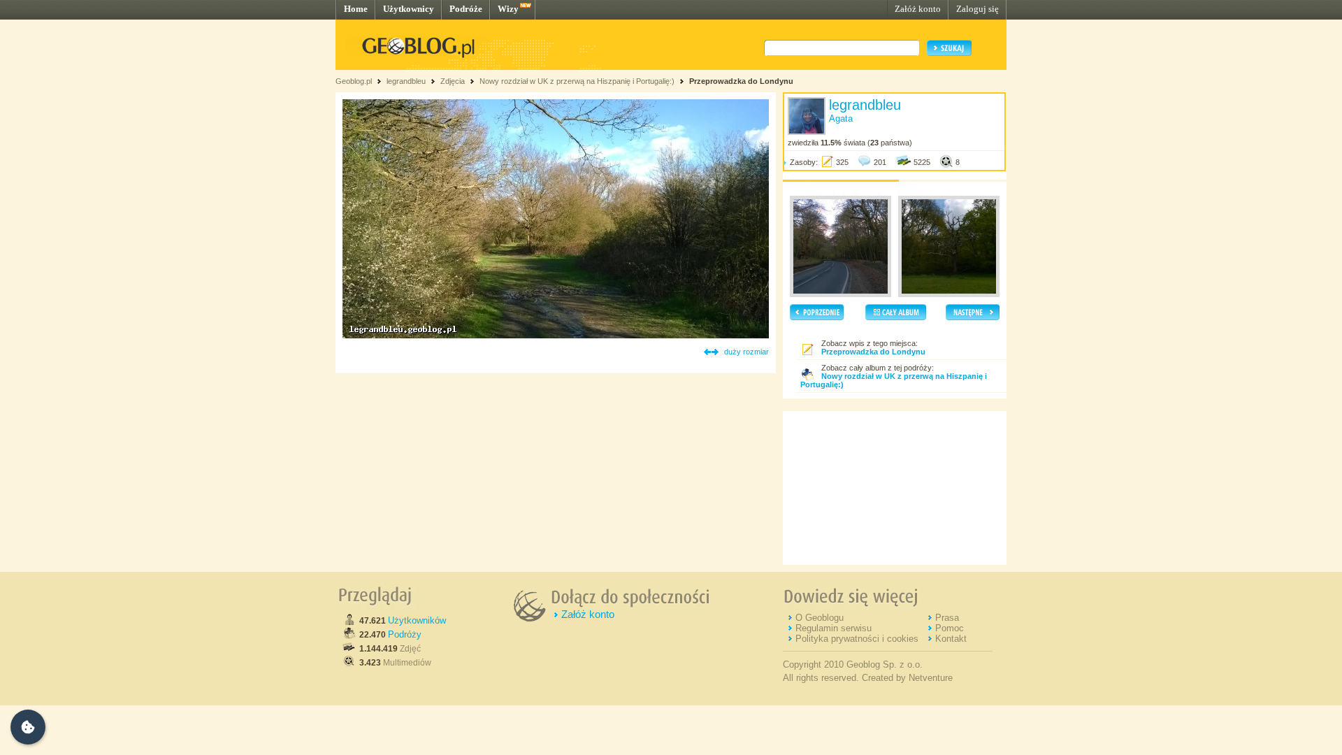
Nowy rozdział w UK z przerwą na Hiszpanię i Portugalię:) (578, 81)
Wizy (508, 8)
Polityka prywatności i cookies (856, 638)
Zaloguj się (977, 8)
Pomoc (949, 628)
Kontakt (951, 638)
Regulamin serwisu (833, 628)
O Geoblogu (819, 617)
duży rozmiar (746, 351)
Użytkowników (417, 620)
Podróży (404, 634)
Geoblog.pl (354, 81)
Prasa (947, 617)
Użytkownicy (408, 8)
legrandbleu (406, 81)
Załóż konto (918, 8)
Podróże (465, 8)
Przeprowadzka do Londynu (741, 81)
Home (356, 8)
